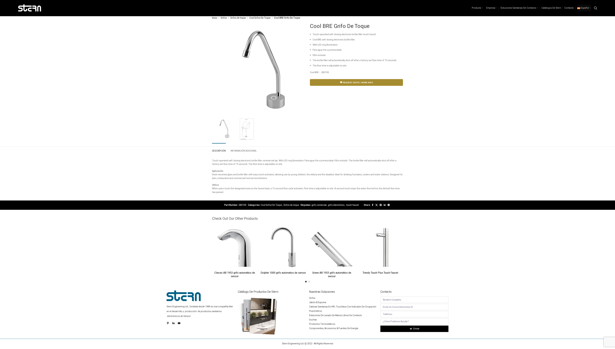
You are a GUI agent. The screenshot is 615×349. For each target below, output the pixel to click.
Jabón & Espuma (317, 302)
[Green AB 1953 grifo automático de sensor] (331, 247)
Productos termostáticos (322, 324)
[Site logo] (30, 8)
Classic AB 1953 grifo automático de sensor (234, 274)
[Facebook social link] (372, 205)
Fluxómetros (315, 311)
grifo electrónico (336, 205)
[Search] (595, 8)
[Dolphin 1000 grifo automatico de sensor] (283, 247)
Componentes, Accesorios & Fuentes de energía (333, 328)
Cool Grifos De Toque (260, 18)
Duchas (313, 319)
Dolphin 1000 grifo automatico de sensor (283, 273)
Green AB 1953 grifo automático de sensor (331, 274)
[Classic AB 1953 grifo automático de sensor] (234, 247)
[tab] (219, 150)
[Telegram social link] (389, 205)
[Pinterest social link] (381, 205)
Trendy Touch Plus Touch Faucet (380, 273)
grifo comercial (319, 205)
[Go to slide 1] (306, 281)
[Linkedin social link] (385, 205)
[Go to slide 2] (309, 281)
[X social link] (376, 205)
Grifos (224, 18)
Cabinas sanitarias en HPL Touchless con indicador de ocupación (342, 306)
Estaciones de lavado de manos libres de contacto (335, 315)
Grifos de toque (238, 18)
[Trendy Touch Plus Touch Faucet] (380, 247)
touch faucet (352, 205)
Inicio (214, 18)
